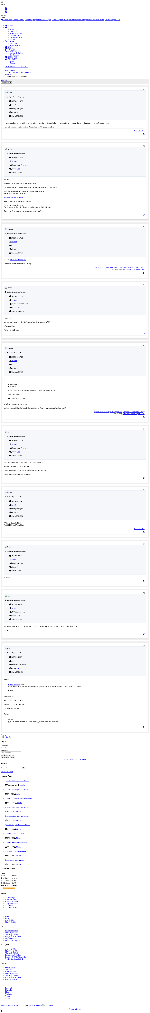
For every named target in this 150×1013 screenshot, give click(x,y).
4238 (18, 616)
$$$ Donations (10, 968)
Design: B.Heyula (75, 1009)
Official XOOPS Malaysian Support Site (108, 267)
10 (144, 645)
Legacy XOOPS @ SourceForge (16, 957)
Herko (13, 608)
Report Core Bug (11, 979)
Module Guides (10, 922)
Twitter (7, 998)
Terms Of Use (14, 35)
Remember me (8, 755)
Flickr (7, 992)
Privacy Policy (16, 1005)
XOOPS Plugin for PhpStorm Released (18, 825)
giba (12, 661)
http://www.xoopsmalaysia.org (134, 267)
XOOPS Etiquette (11, 907)
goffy (18, 794)
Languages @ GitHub (13, 937)
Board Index (14, 43)
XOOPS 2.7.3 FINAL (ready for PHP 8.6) (19, 798)
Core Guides (9, 920)
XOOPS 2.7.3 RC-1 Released (15, 833)
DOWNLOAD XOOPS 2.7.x (17, 67)
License (12, 39)
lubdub (13, 105)
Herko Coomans (14, 685)
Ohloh (7, 996)
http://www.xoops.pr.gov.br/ (13, 197)
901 (18, 249)
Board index (9, 70)
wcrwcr (14, 161)
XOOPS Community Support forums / (18, 72)
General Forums (18, 20)
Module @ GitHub (16, 53)
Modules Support (45, 20)
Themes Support (57, 20)
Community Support (32, 20)
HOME (10, 25)
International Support (80, 20)
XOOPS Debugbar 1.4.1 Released (16, 842)
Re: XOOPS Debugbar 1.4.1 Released (17, 781)
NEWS (10, 47)
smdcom (14, 242)
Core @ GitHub (10, 949)
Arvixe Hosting (35, 1005)
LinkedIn (8, 990)
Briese (13, 559)
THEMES (11, 49)
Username (4, 746)
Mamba (22, 785)
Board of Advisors (11, 902)
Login (12, 61)
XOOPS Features (16, 33)
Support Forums (10, 938)
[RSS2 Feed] (48, 1005)
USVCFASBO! (139, 131)
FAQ (7, 918)
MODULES (12, 51)
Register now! (68, 759)
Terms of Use (5, 1005)
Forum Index (8, 20)
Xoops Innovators (11, 903)
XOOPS (10, 27)
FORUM (10, 41)
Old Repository (15, 55)
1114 (18, 169)
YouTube (8, 994)
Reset (12, 757)
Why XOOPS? (15, 31)
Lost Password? (80, 759)
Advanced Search (7, 772)
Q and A (8, 74)
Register (12, 63)
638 (18, 668)
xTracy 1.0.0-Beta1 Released (15, 860)
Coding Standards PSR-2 (14, 959)
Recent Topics (15, 45)
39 (17, 567)
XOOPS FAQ (12, 57)
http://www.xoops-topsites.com (134, 269)
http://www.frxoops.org (18, 260)
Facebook (8, 988)
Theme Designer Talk (112, 20)
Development (68, 20)
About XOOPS (15, 29)
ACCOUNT (12, 59)
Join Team (8, 970)
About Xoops (10, 898)
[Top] (144, 134)
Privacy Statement (16, 37)
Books (7, 916)
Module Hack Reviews (96, 20)
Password (4, 750)
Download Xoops (11, 931)
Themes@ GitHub (11, 935)
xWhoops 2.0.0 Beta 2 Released (16, 851)
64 (17, 112)
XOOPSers (9, 905)
